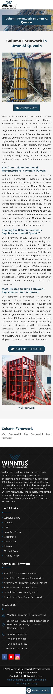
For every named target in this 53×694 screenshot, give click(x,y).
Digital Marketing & (35, 679)
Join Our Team (12, 532)
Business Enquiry (40, 690)
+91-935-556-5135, (16, 643)
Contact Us (10, 541)
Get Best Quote (28, 107)
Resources (10, 536)
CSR (6, 527)
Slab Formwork (32, 434)
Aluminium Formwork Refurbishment (25, 582)
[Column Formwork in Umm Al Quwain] (26, 77)
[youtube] (11, 657)
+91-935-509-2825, (16, 639)
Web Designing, (15, 679)
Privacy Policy (11, 555)
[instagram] (17, 657)
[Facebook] (4, 657)
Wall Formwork (10, 434)
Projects (8, 522)
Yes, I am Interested (28, 349)
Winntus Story (12, 517)
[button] (49, 380)
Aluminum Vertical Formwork (21, 587)
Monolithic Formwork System (20, 592)
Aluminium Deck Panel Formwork (23, 597)
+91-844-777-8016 (16, 648)
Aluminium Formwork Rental (20, 573)
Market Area (11, 551)
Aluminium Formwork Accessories (23, 578)
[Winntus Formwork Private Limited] (9, 5)
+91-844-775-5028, (17, 634)
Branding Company (26, 683)
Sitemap (8, 546)
